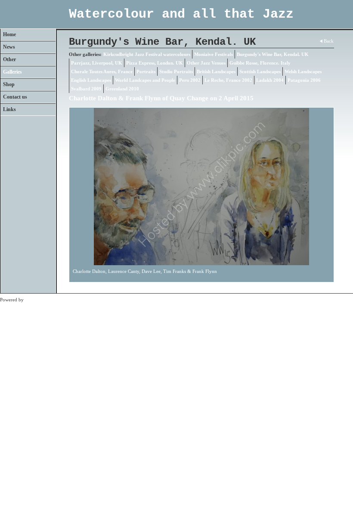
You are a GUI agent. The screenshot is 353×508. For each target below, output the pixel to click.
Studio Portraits (176, 71)
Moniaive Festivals (213, 54)
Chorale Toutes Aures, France (102, 71)
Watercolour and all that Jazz (181, 14)
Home (9, 34)
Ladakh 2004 (270, 80)
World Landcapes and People (145, 80)
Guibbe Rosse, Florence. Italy (260, 62)
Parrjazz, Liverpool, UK (96, 62)
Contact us (15, 97)
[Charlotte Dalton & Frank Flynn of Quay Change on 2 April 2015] (201, 186)
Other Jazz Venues (206, 62)
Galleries (12, 72)
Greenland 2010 (122, 88)
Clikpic (32, 299)
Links (9, 109)
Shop (9, 84)
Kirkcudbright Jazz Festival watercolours (146, 54)
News (9, 47)
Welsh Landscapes (303, 71)
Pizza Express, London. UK (154, 62)
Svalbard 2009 (86, 88)
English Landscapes (91, 80)
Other (9, 59)
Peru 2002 (190, 80)
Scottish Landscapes (260, 71)
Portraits (145, 71)
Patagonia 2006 (304, 80)
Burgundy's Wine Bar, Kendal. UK (273, 54)
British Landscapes (216, 71)
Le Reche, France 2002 (228, 80)
